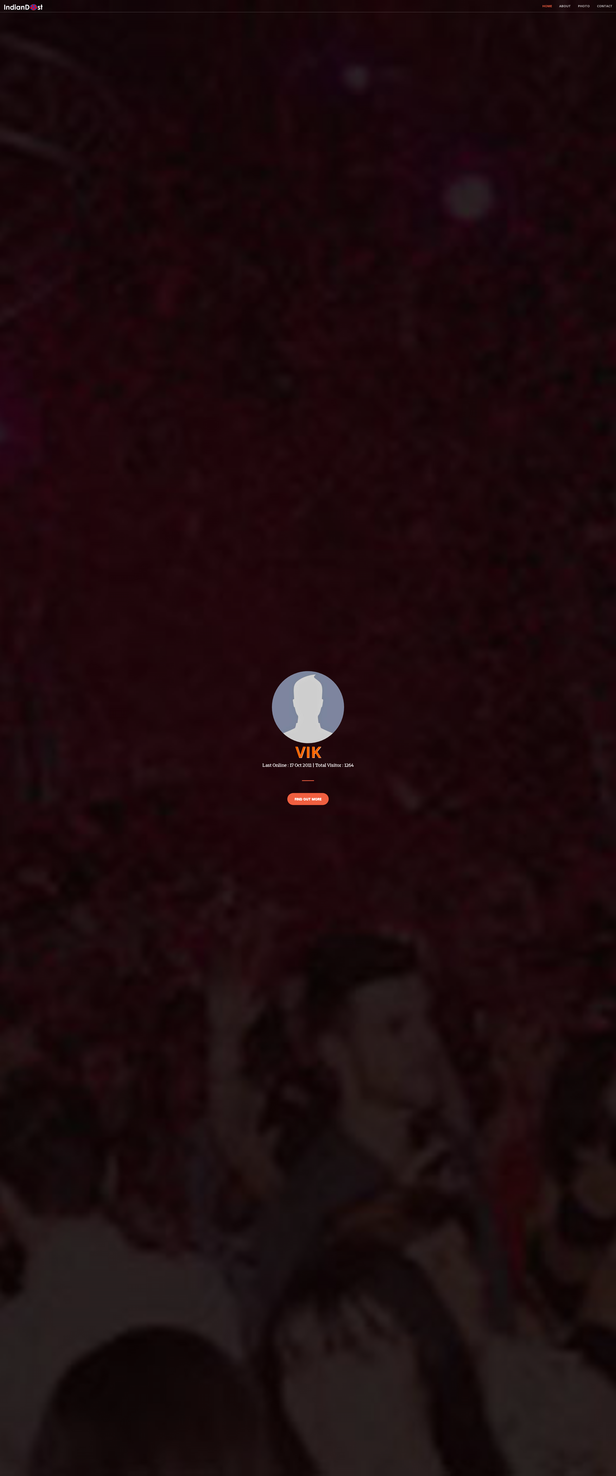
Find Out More (308, 798)
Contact (604, 6)
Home (547, 6)
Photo (584, 6)
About (565, 6)
